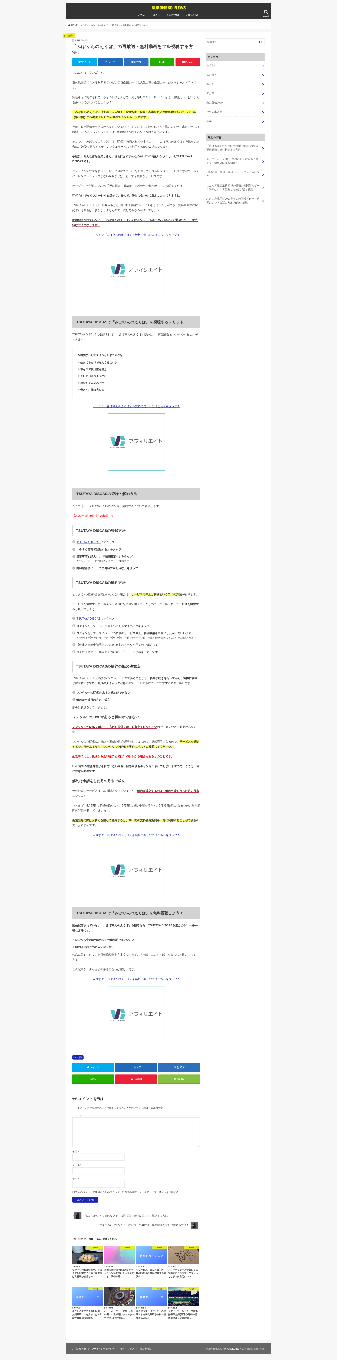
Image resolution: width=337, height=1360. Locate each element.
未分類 (79, 1057)
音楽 (209, 121)
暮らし (156, 15)
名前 (75, 1151)
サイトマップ (127, 1348)
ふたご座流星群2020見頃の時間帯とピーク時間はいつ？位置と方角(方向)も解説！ (232, 200)
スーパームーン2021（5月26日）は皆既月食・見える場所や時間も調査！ (233, 161)
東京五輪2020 (214, 102)
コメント (77, 1115)
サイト (76, 1178)
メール (76, 1165)
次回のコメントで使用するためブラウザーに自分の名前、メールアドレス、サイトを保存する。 (128, 1192)
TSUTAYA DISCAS (89, 542)
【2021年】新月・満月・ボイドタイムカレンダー (232, 174)
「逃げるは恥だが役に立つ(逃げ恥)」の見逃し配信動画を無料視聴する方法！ (233, 147)
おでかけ (142, 15)
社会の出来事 (173, 15)
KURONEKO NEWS (168, 7)
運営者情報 (145, 1348)
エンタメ (211, 74)
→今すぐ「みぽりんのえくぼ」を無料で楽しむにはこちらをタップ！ (136, 234)
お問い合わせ (192, 15)
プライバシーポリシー (103, 1348)
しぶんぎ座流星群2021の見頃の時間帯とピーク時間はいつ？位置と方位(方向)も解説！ (232, 187)
